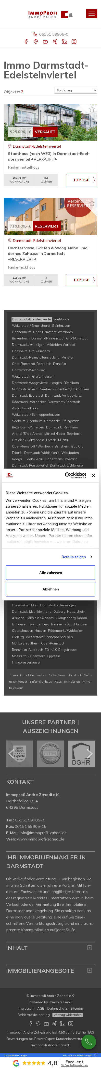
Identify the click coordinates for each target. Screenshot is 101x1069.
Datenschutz (57, 1008)
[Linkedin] (65, 42)
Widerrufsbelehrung (34, 1015)
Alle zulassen (50, 572)
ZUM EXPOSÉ (81, 180)
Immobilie (27, 675)
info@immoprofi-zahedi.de (43, 832)
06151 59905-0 (53, 34)
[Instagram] (74, 42)
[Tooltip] (95, 1055)
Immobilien (72, 681)
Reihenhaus (57, 675)
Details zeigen (74, 557)
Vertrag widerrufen (68, 1015)
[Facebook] (26, 42)
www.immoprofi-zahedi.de (40, 839)
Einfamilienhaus (41, 681)
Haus (58, 681)
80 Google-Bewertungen (74, 1065)
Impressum (26, 1008)
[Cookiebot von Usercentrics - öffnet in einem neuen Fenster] (65, 475)
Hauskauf (74, 675)
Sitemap (76, 1008)
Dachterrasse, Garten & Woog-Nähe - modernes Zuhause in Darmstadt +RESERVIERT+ (48, 253)
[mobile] (91, 13)
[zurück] (11, 753)
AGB (40, 1008)
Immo (14, 675)
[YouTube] (46, 42)
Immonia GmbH (60, 1002)
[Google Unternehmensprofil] (36, 42)
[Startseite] (50, 13)
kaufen (41, 675)
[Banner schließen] (93, 475)
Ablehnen (50, 589)
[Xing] (55, 42)
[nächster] (89, 753)
